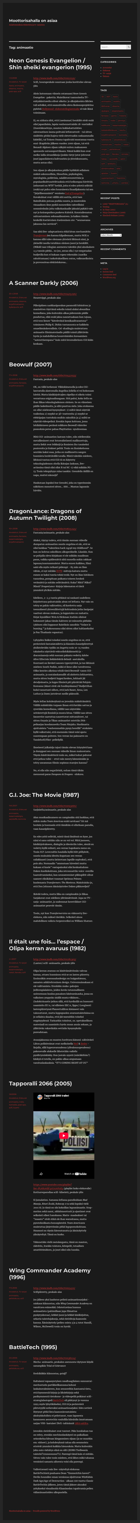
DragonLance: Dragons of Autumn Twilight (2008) (45, 514)
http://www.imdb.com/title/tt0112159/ (54, 78)
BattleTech (58, 1400)
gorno (114, 116)
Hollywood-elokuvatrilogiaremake (61, 109)
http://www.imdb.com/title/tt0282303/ (54, 959)
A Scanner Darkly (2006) (43, 283)
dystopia (105, 111)
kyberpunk (14, 307)
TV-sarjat (23, 82)
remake (124, 154)
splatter (104, 173)
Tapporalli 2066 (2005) (40, 1083)
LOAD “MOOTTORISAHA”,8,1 (115, 204)
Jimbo (84, 1043)
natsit (11, 972)
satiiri (122, 159)
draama (12, 88)
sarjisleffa (13, 819)
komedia (13, 1105)
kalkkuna (105, 125)
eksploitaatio (117, 111)
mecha (20, 88)
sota (118, 168)
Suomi (16, 1108)
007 (108, 96)
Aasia (11, 86)
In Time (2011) (109, 210)
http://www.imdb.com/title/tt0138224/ (54, 1358)
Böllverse (105, 106)
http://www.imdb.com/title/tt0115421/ (54, 1288)
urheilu (115, 183)
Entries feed (108, 272)
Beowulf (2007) (30, 364)
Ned (76, 1043)
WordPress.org (109, 277)
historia (122, 116)
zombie (124, 183)
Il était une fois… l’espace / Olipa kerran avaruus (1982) (47, 945)
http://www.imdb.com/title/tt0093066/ (55, 806)
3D (102, 96)
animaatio (19, 86)
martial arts (106, 144)
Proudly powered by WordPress (46, 1511)
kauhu (123, 130)
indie (21, 1102)
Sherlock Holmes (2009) (113, 215)
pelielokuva (14, 1298)
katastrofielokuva (109, 130)
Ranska (18, 972)
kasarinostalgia (16, 539)
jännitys (121, 120)
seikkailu (112, 164)
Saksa (104, 159)
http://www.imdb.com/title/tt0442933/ (54, 375)
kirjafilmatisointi (16, 304)
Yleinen (106, 76)
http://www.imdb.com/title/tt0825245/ (54, 528)
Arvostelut (13, 82)
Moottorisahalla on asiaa (33, 20)
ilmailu (104, 120)
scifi (19, 91)
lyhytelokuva (120, 140)
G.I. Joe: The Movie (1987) (44, 794)
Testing (106, 207)
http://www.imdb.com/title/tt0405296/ (55, 294)
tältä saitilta (81, 1423)
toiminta (22, 819)
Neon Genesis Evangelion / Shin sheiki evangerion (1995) (50, 64)
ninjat (104, 149)
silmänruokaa (107, 168)
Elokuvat (23, 297)
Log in (105, 269)
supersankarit (107, 178)
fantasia (22, 383)
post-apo (13, 91)
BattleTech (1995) (33, 1347)
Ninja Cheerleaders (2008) (114, 212)
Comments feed (109, 275)
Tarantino (120, 178)
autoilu (116, 101)
